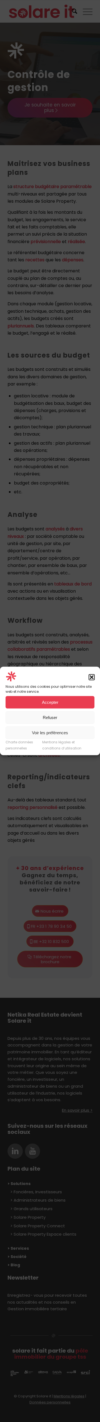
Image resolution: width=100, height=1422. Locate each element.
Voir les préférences (50, 732)
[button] (91, 677)
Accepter (50, 702)
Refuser (50, 717)
